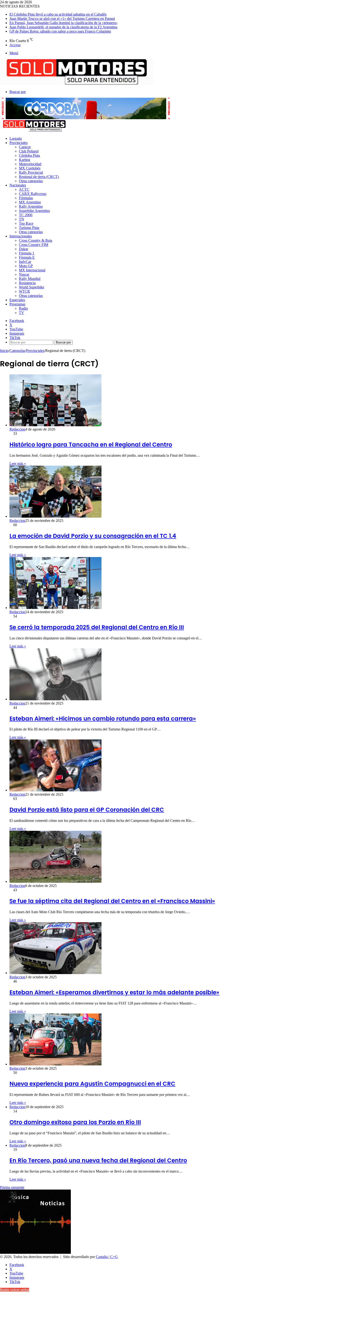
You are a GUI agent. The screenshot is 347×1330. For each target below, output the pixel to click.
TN (21, 219)
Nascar (24, 274)
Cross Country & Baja (35, 240)
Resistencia (27, 283)
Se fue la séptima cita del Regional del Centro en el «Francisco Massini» (112, 901)
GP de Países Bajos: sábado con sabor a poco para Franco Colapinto (60, 31)
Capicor (25, 147)
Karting (24, 160)
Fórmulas (26, 198)
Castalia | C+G (107, 1257)
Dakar (23, 249)
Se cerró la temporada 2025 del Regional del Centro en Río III (96, 627)
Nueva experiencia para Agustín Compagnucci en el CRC (92, 1084)
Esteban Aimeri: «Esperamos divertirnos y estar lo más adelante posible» (114, 992)
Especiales (17, 300)
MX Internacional (32, 270)
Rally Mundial (29, 279)
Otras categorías (31, 181)
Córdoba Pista (29, 155)
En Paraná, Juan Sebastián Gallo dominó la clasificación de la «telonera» (63, 23)
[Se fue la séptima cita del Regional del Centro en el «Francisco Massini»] (55, 881)
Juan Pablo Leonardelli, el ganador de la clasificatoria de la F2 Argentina (63, 27)
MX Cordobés (29, 168)
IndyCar (25, 262)
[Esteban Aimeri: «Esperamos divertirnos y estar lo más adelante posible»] (55, 973)
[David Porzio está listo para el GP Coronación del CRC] (55, 790)
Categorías (17, 351)
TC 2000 (25, 215)
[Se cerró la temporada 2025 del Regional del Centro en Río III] (55, 608)
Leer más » (17, 463)
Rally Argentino (31, 206)
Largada (15, 138)
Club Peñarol (28, 151)
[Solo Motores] (76, 84)
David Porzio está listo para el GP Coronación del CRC (86, 810)
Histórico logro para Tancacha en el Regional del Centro (90, 444)
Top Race (26, 223)
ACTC (24, 189)
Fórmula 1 (26, 253)
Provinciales (18, 143)
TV (21, 313)
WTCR (24, 291)
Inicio (4, 351)
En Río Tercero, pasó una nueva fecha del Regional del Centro (98, 1160)
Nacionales (17, 185)
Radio (23, 308)
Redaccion (17, 429)
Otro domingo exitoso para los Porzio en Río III (75, 1122)
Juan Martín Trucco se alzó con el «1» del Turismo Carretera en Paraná (62, 19)
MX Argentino (30, 202)
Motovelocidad (30, 164)
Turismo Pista (29, 228)
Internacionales (20, 236)
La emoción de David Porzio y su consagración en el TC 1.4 (92, 536)
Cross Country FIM (33, 245)
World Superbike (31, 287)
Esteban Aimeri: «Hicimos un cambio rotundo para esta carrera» (102, 718)
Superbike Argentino (34, 211)
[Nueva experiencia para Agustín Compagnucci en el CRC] (55, 1064)
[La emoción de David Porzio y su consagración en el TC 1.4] (55, 516)
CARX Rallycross (32, 194)
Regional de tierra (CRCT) (39, 177)
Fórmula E (27, 257)
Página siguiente (12, 1187)
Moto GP (26, 266)
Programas (17, 304)
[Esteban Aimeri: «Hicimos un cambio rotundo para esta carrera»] (55, 699)
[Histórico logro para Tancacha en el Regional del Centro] (55, 425)
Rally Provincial (31, 172)
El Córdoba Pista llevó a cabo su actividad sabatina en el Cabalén (57, 14)
